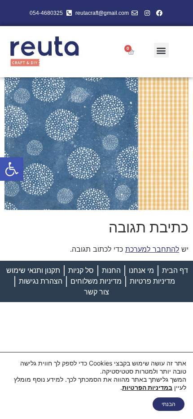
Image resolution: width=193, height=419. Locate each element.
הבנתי (168, 404)
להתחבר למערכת (152, 249)
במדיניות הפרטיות (147, 387)
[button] (11, 169)
